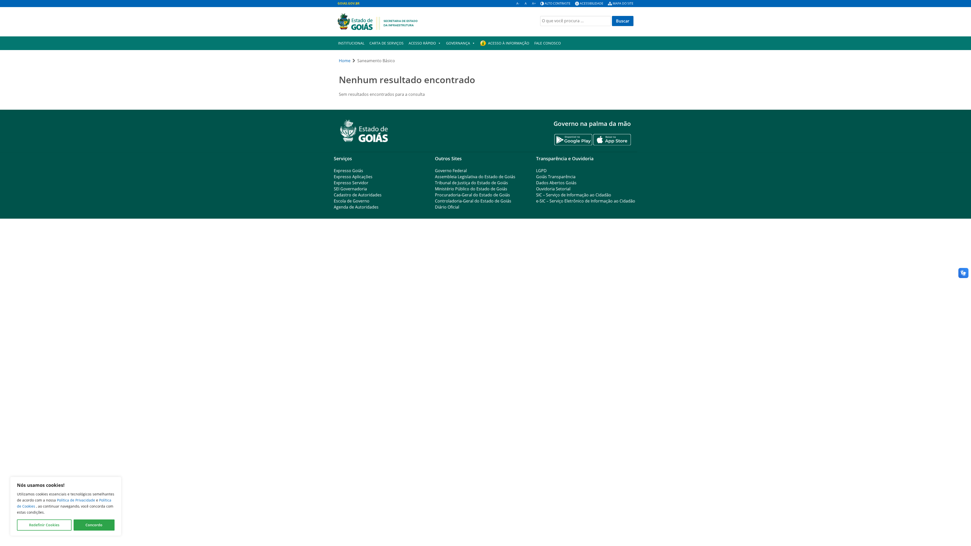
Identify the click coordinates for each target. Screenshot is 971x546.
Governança (458, 43)
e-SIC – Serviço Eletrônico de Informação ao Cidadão (585, 201)
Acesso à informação (508, 43)
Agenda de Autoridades (356, 207)
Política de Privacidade (76, 500)
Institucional (351, 43)
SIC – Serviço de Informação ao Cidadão (573, 195)
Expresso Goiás (348, 170)
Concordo (93, 524)
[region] (65, 506)
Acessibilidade (591, 3)
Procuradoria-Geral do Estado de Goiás (472, 195)
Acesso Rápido (422, 43)
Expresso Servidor (351, 183)
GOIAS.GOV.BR (349, 3)
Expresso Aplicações (353, 176)
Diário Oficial (447, 207)
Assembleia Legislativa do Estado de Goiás (475, 176)
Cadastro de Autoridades (358, 195)
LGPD (541, 170)
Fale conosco (547, 43)
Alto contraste (557, 3)
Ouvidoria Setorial (553, 189)
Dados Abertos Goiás (556, 183)
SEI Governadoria (350, 189)
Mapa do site (623, 3)
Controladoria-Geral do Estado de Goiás (473, 201)
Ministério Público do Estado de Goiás (471, 189)
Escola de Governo (351, 201)
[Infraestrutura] (378, 21)
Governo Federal (451, 170)
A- (517, 3)
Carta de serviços (386, 43)
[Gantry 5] (364, 131)
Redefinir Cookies (44, 524)
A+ (534, 3)
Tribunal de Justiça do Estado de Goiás (471, 183)
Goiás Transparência (556, 176)
